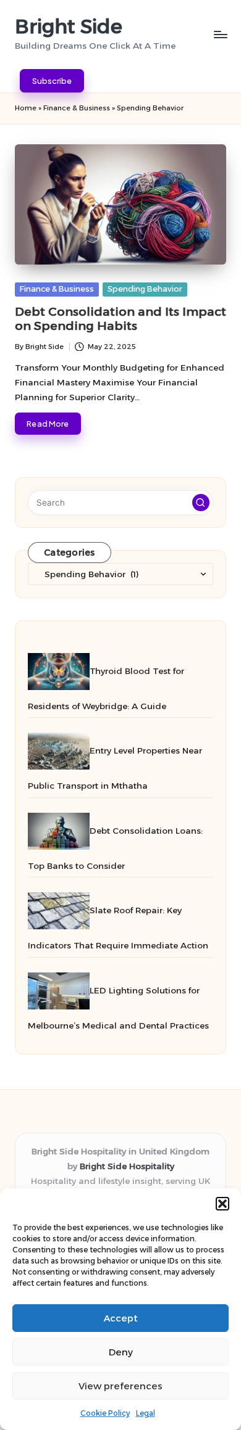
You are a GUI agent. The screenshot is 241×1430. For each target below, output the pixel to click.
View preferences (120, 1386)
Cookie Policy (105, 1413)
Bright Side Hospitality (127, 1166)
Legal (145, 1413)
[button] (222, 1204)
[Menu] (220, 34)
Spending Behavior (145, 289)
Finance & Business (76, 108)
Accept (121, 1318)
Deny (121, 1352)
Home (25, 108)
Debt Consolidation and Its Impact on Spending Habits (120, 318)
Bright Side (68, 26)
